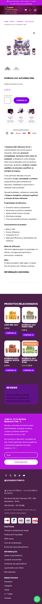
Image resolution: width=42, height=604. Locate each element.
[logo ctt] (35, 523)
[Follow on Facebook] (6, 475)
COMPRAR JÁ (21, 100)
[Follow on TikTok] (19, 475)
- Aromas (19, 21)
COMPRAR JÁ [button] (11, 333)
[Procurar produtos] (30, 10)
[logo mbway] (21, 523)
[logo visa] (7, 523)
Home (6, 21)
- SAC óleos (28, 21)
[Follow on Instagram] (15, 475)
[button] (34, 33)
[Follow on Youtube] (24, 475)
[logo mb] (28, 523)
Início (12, 21)
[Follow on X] (10, 475)
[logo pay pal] (14, 523)
